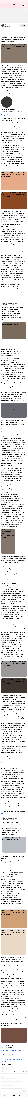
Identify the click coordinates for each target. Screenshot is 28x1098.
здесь (3, 813)
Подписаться (23, 25)
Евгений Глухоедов (10, 25)
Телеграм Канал (5, 115)
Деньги (7, 304)
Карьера (7, 26)
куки (11, 1091)
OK (24, 1091)
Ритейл (7, 819)
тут (17, 298)
